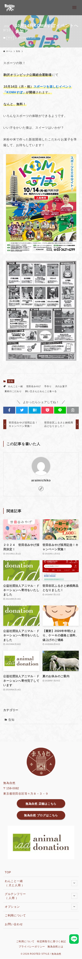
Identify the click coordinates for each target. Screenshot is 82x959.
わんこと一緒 (15, 386)
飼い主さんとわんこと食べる (41, 391)
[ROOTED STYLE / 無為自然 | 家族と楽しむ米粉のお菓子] (10, 7)
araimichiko (41, 480)
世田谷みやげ (33, 386)
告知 (10, 38)
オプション (12, 906)
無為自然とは (55, 946)
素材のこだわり (13, 391)
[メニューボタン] (74, 7)
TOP (8, 872)
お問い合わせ (14, 924)
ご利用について (15, 915)
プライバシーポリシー (32, 946)
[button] (9, 410)
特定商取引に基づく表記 (51, 941)
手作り (47, 386)
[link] (41, 488)
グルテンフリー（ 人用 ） (15, 896)
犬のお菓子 (61, 386)
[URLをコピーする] (73, 410)
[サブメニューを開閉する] (74, 883)
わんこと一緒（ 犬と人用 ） (15, 883)
